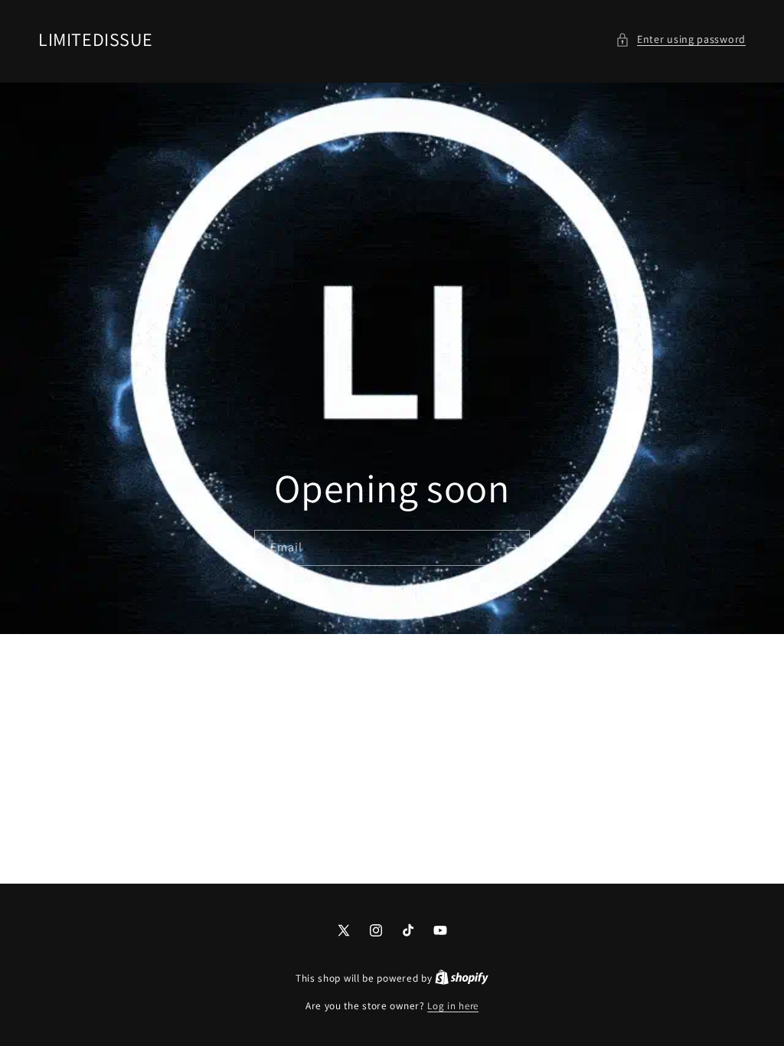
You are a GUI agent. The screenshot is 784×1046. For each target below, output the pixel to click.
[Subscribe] (512, 547)
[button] (681, 39)
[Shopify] (461, 978)
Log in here (453, 1005)
